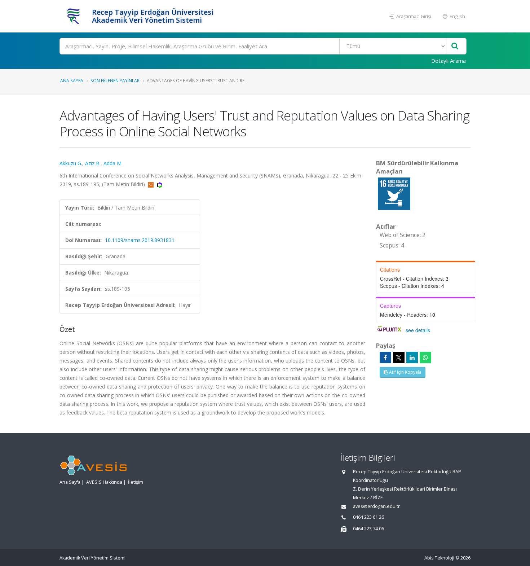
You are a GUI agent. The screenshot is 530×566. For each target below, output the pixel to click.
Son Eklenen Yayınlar (115, 80)
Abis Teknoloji (439, 558)
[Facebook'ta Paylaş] (385, 357)
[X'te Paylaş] (399, 357)
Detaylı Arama (448, 60)
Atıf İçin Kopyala (404, 372)
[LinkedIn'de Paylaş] (412, 357)
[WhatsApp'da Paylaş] (425, 357)
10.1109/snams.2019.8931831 (140, 240)
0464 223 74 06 (368, 529)
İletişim (135, 482)
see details (418, 330)
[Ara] (455, 46)
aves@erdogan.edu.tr (376, 506)
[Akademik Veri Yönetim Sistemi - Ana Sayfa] (74, 16)
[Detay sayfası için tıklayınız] (394, 193)
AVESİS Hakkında (104, 482)
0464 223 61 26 (368, 517)
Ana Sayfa (71, 80)
